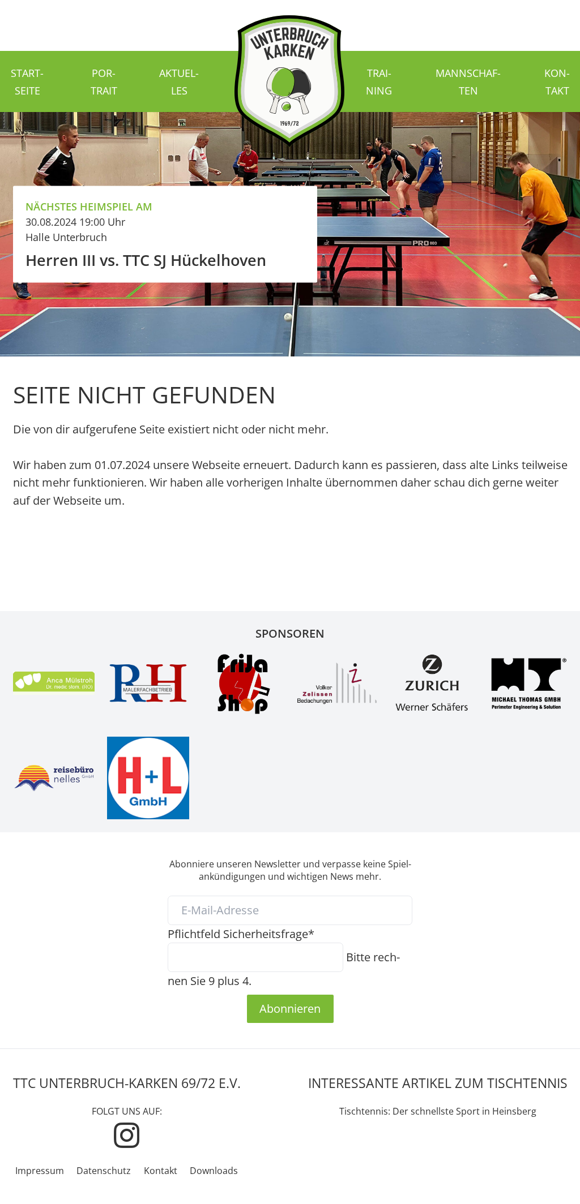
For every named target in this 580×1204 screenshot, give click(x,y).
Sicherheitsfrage (241, 933)
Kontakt (160, 1170)
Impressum (39, 1170)
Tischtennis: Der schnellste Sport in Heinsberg (437, 1111)
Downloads (214, 1170)
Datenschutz (103, 1170)
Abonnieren (290, 1008)
